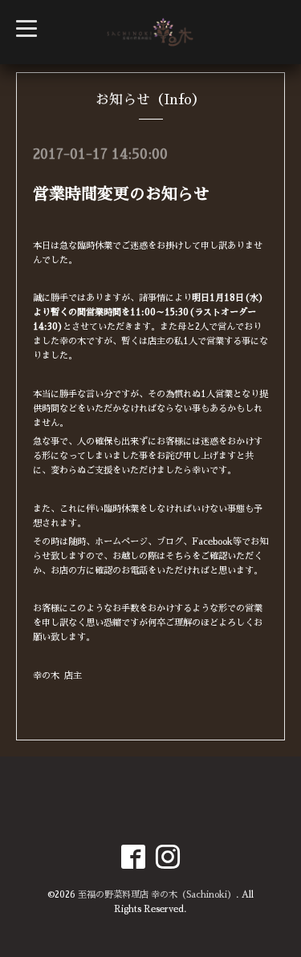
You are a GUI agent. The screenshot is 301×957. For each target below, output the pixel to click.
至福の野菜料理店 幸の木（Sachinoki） (157, 894)
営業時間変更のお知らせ (121, 194)
